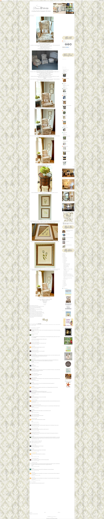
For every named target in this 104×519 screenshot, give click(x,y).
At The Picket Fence (33, 462)
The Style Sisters (65, 95)
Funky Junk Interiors (34, 316)
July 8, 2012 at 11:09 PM (35, 430)
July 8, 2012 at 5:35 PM (34, 366)
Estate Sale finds (39, 324)
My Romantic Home (34, 311)
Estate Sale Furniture (45, 324)
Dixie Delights (64, 83)
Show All (73, 166)
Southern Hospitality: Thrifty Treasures (34, 305)
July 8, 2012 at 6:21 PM (34, 371)
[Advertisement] (36, 506)
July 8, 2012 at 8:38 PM (34, 412)
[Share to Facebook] (40, 323)
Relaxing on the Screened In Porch (69, 237)
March (64, 283)
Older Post (59, 512)
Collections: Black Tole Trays (66, 263)
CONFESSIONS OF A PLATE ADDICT (67, 105)
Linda (32, 364)
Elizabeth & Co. (65, 110)
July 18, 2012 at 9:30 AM (35, 470)
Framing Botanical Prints (51, 324)
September (65, 260)
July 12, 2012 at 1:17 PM (35, 456)
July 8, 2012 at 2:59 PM (34, 352)
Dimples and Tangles (65, 88)
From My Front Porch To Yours (66, 151)
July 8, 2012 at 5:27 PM (34, 362)
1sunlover (32, 472)
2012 (63, 256)
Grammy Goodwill (33, 377)
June (64, 280)
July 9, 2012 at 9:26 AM (35, 434)
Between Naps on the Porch (35, 306)
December (65, 257)
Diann (32, 468)
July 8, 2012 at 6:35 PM (34, 384)
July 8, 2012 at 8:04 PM (34, 407)
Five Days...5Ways (32, 317)
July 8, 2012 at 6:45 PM (34, 388)
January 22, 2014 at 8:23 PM (35, 475)
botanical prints (34, 324)
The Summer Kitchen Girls (34, 458)
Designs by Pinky (65, 156)
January (64, 285)
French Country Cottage (35, 312)
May (64, 281)
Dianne (32, 386)
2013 (63, 255)
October (65, 259)
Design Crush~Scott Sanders (66, 264)
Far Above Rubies (65, 93)
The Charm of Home (34, 314)
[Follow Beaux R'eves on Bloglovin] (65, 47)
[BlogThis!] (39, 323)
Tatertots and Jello (33, 315)
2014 (63, 254)
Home (45, 512)
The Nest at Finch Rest (65, 146)
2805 (35, 310)
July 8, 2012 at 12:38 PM (35, 344)
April (64, 282)
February (65, 284)
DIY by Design (64, 120)
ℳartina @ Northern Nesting (34, 414)
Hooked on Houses (65, 134)
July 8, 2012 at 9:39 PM (34, 422)
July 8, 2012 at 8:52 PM (34, 416)
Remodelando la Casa (65, 127)
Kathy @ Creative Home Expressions (35, 404)
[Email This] (38, 323)
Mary (32, 382)
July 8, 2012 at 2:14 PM (34, 348)
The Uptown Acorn (65, 73)
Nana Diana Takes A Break (66, 78)
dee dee (32, 409)
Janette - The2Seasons (33, 373)
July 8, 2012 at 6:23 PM (34, 375)
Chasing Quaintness (65, 161)
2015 (63, 253)
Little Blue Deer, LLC (53, 516)
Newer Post (31, 512)
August (64, 261)
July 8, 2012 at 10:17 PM (35, 426)
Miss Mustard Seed (65, 71)
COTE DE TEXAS (65, 132)
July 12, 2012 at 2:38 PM (35, 460)
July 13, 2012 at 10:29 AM (35, 466)
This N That (32, 368)
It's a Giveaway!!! (67, 241)
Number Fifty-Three (33, 418)
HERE (51, 299)
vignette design (64, 100)
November (65, 258)
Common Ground (34, 309)
